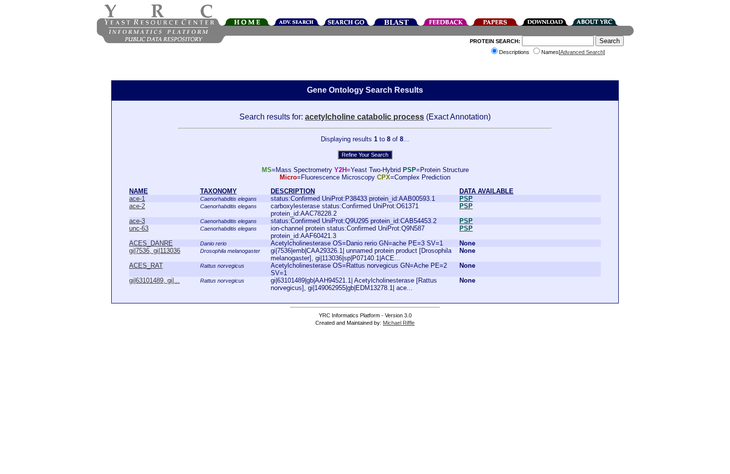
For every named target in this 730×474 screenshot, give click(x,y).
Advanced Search (581, 52)
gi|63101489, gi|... (154, 280)
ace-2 (137, 206)
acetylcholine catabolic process (364, 117)
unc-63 (138, 228)
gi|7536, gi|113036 (154, 250)
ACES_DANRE (151, 243)
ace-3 (137, 221)
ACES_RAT (146, 265)
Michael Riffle (399, 323)
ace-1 (137, 198)
